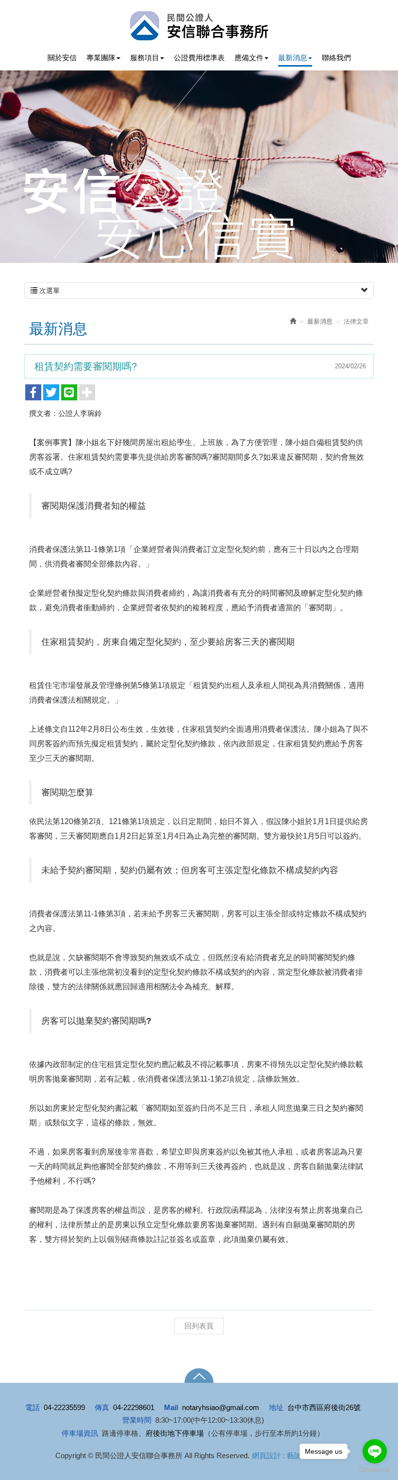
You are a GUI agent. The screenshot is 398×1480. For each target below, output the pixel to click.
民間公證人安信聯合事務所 (199, 25)
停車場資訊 (80, 1433)
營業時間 (136, 1420)
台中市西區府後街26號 (324, 1407)
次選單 (48, 290)
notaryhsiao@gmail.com (220, 1407)
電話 (32, 1407)
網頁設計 (266, 1455)
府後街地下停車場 (175, 1433)
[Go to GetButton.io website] (374, 1470)
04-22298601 (133, 1407)
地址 (276, 1407)
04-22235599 (64, 1407)
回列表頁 (199, 1326)
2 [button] (199, 251)
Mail (171, 1407)
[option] (199, 166)
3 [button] (213, 251)
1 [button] (184, 251)
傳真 (102, 1407)
